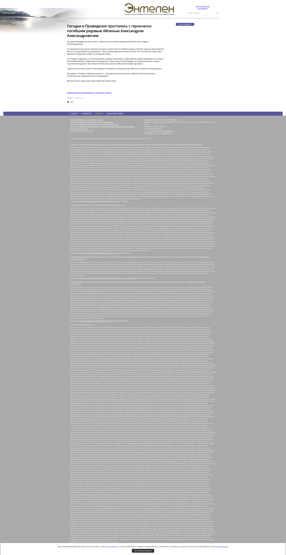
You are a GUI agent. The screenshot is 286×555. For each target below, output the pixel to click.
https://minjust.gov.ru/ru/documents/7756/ (95, 201)
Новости (86, 113)
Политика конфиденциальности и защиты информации (91, 122)
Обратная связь (114, 113)
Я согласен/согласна (143, 551)
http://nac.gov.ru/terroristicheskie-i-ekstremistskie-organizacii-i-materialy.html (108, 278)
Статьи (99, 113)
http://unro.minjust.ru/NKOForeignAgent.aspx (96, 253)
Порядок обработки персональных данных (86, 120)
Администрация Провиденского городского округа (89, 92)
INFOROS (164, 133)
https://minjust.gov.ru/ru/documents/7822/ (95, 321)
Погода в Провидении (203, 6)
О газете (73, 113)
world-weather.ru (203, 8)
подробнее (112, 546)
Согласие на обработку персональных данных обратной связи (94, 124)
